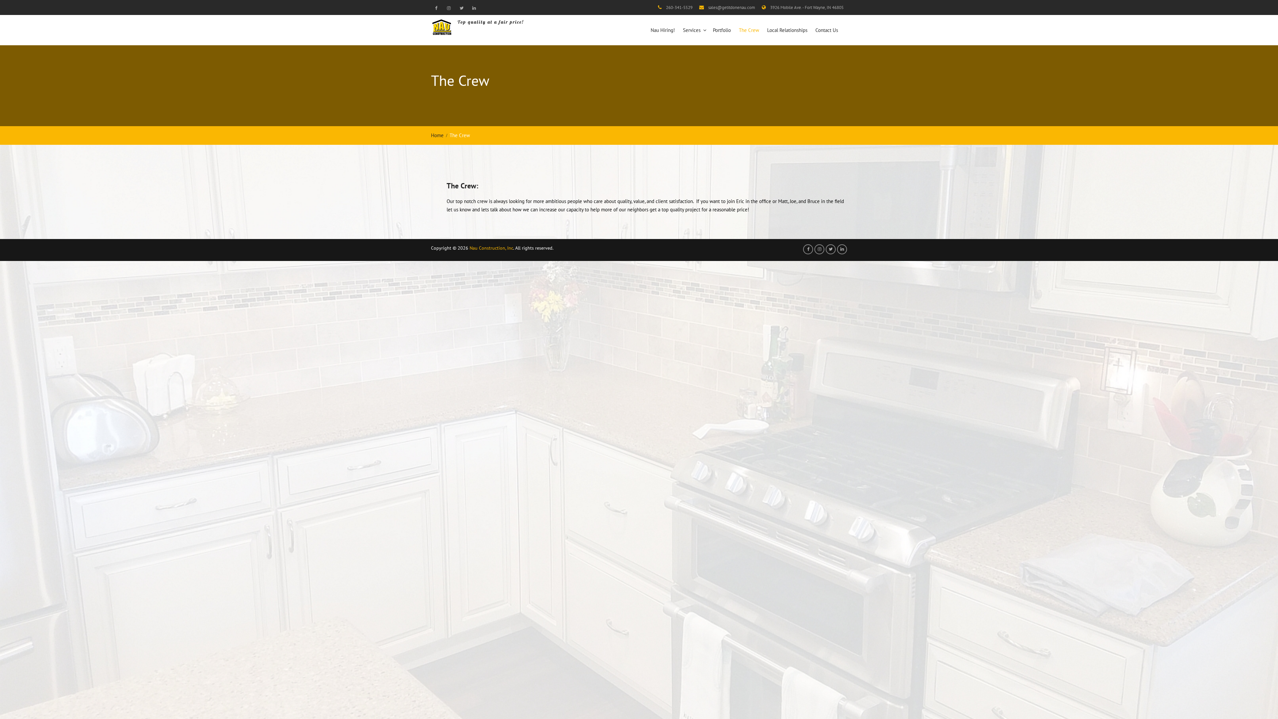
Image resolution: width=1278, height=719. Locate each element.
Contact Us (826, 30)
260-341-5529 (679, 7)
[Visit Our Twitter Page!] (461, 8)
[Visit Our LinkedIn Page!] (474, 8)
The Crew (749, 30)
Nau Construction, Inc (491, 248)
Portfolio (722, 30)
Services (692, 30)
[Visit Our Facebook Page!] (436, 8)
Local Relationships (787, 30)
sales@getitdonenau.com (731, 7)
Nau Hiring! (663, 30)
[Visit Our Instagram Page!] (449, 8)
